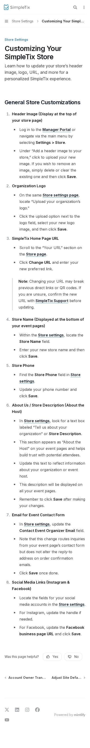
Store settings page (60, 195)
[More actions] (84, 7)
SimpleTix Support (52, 300)
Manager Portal (56, 129)
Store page (36, 254)
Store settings (51, 335)
